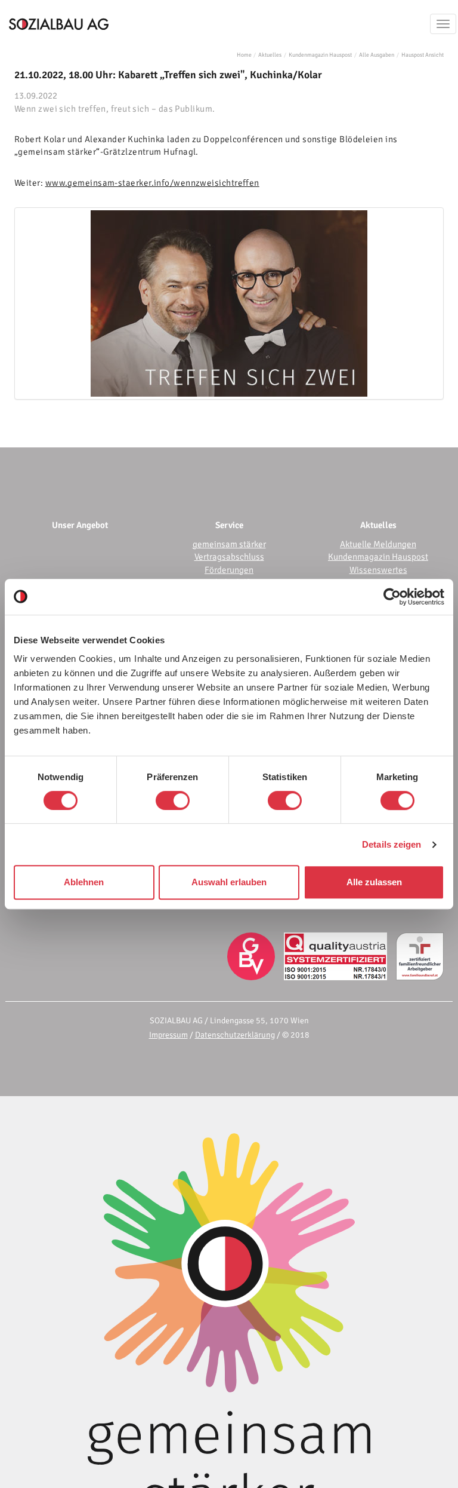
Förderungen (229, 569)
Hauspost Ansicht (422, 55)
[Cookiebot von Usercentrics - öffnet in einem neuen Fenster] (392, 597)
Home (244, 55)
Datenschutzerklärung (235, 1035)
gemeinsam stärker (229, 544)
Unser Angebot (80, 525)
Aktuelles (269, 55)
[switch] (173, 800)
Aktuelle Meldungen (378, 544)
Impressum (168, 1035)
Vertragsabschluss (229, 556)
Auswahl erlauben (229, 882)
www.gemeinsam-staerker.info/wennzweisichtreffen (152, 182)
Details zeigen (391, 844)
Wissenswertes (378, 569)
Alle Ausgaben (376, 55)
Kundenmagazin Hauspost (320, 55)
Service (229, 525)
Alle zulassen (374, 882)
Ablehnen (84, 882)
